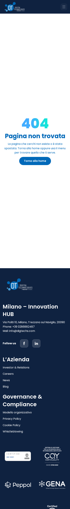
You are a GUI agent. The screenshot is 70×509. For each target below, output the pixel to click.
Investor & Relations (16, 367)
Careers (8, 374)
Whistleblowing (13, 431)
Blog (5, 387)
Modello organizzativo (17, 412)
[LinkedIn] (36, 343)
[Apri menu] (63, 6)
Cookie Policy (11, 425)
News (6, 380)
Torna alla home (35, 161)
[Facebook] (24, 343)
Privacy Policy (12, 419)
